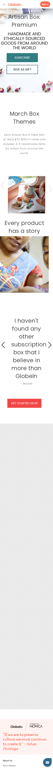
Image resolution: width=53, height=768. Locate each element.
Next (50, 189)
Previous (2, 185)
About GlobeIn (9, 766)
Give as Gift (22, 69)
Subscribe (22, 57)
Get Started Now (24, 403)
